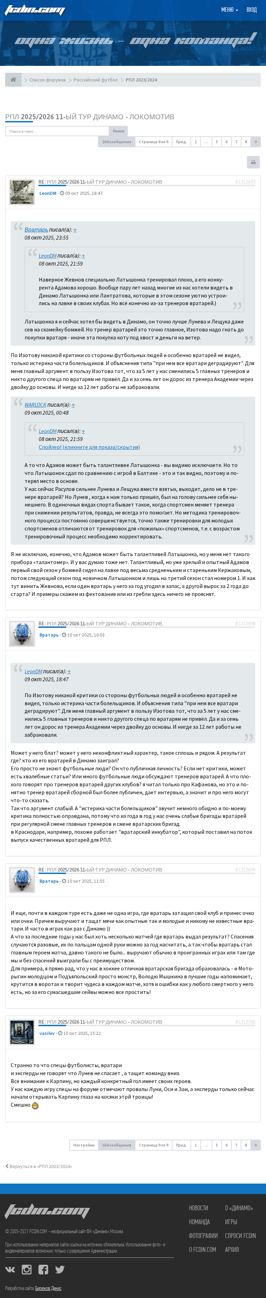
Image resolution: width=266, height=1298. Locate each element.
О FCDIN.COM (202, 1250)
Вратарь (36, 229)
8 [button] (246, 141)
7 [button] (236, 141)
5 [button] (217, 141)
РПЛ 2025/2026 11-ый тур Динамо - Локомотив (89, 117)
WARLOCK (35, 404)
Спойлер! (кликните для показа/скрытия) (89, 446)
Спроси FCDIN (240, 1236)
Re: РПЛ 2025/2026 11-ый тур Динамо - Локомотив (100, 182)
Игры (231, 1222)
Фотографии (203, 1236)
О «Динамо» (239, 1208)
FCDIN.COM (34, 10)
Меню (228, 10)
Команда (199, 1222)
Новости (198, 1208)
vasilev (47, 1033)
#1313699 (245, 870)
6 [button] (226, 141)
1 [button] (196, 141)
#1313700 (245, 1022)
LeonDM (47, 193)
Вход (252, 10)
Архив (232, 1250)
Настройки (84, 1145)
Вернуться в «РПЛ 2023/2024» (40, 1166)
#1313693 (245, 182)
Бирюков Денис (48, 1288)
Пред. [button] (181, 141)
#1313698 (245, 623)
